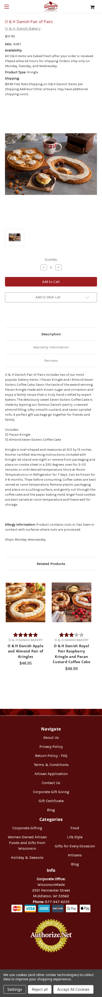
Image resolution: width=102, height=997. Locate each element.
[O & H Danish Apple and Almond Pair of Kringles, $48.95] (25, 602)
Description (51, 334)
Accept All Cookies (73, 989)
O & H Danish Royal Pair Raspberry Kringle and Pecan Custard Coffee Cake (71, 653)
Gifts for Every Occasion (75, 846)
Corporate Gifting (27, 828)
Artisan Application (51, 773)
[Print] (23, 316)
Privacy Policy (51, 746)
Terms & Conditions (51, 764)
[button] (51, 967)
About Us (51, 737)
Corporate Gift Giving (51, 792)
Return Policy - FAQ (51, 755)
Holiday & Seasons (27, 857)
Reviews (51, 360)
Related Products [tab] (51, 564)
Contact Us (51, 782)
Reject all (40, 989)
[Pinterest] (31, 316)
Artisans (75, 855)
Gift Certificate (51, 801)
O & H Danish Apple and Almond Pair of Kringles (25, 651)
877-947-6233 (57, 901)
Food (74, 828)
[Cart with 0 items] (95, 7)
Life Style (75, 837)
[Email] (15, 316)
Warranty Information (51, 347)
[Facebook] (7, 316)
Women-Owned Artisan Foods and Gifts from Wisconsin (27, 843)
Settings (14, 989)
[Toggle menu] (6, 6)
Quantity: (51, 259)
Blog (51, 810)
